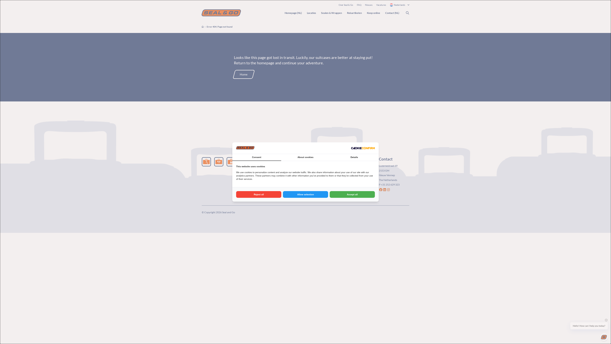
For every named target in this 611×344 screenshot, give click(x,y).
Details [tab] (354, 157)
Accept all (352, 194)
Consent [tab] (256, 157)
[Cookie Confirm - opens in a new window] (363, 148)
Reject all (259, 194)
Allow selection (305, 194)
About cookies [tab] (305, 157)
